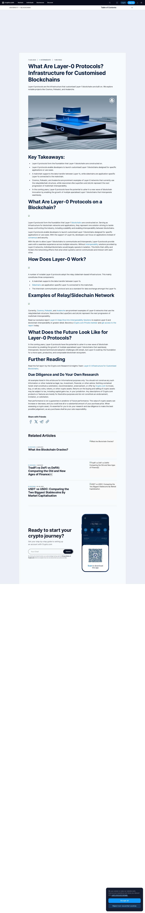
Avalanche (61, 310)
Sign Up (131, 2)
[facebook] (30, 421)
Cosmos (40, 310)
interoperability (92, 244)
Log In (123, 2)
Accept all (124, 901)
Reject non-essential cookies (125, 906)
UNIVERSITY (13, 7)
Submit (68, 551)
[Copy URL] (47, 421)
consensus (32, 238)
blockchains (77, 223)
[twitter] (36, 421)
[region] (124, 899)
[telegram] (41, 421)
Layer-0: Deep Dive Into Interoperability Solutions (70, 320)
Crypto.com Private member (85, 323)
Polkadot (48, 310)
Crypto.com (101, 386)
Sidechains (36, 285)
